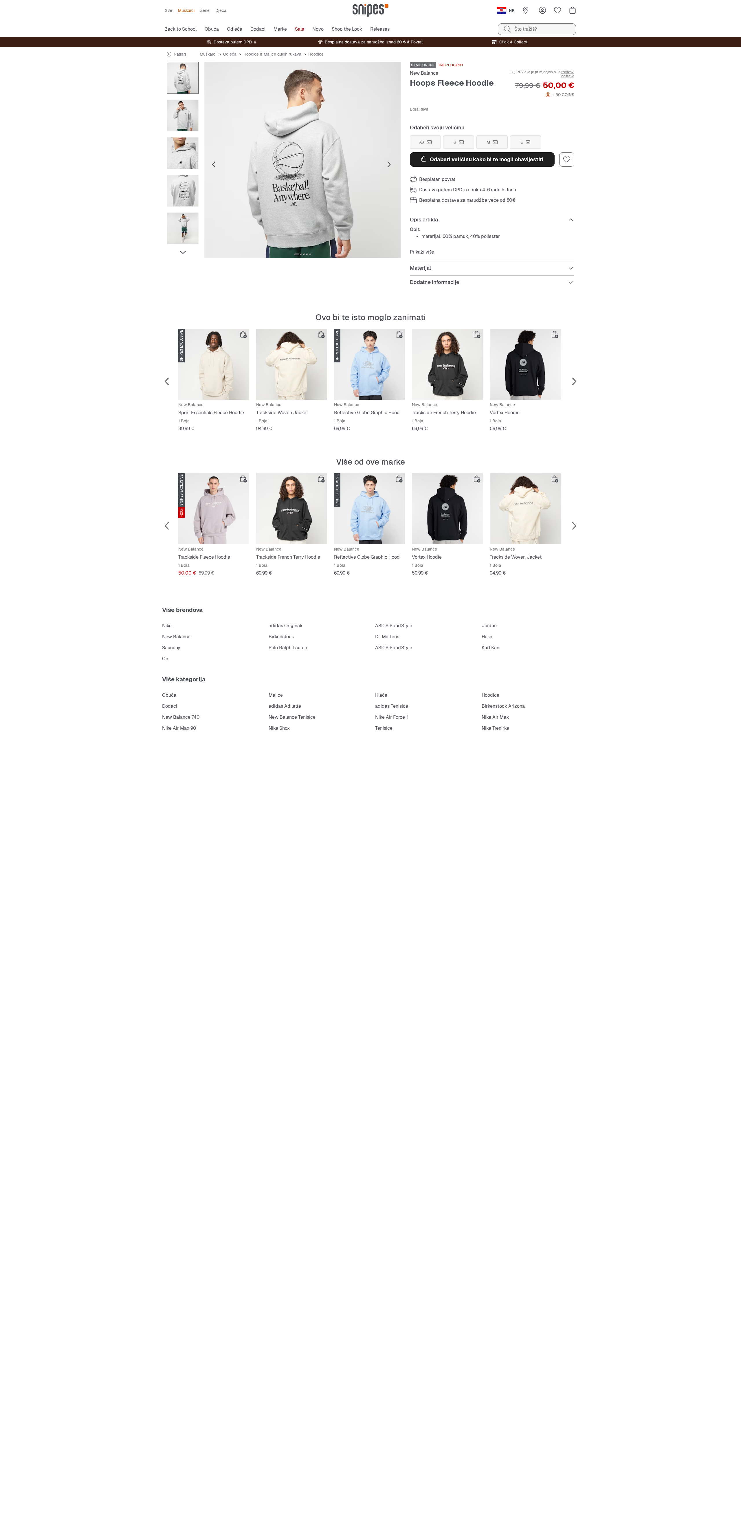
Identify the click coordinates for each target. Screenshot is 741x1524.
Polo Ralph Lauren (288, 648)
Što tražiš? (525, 29)
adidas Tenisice (391, 706)
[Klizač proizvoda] (183, 78)
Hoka (487, 637)
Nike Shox (279, 728)
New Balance (424, 73)
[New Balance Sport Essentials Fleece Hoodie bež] (213, 364)
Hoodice (316, 54)
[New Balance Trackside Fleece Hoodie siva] (213, 508)
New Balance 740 (181, 717)
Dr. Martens (387, 637)
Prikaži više (422, 252)
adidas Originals (286, 626)
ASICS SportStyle (393, 626)
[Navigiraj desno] (182, 252)
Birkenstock (281, 637)
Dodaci (169, 706)
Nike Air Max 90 (179, 728)
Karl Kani (491, 648)
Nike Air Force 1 (391, 717)
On (165, 659)
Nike (167, 626)
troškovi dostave (567, 74)
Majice (276, 695)
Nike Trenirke (495, 728)
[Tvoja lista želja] (557, 10)
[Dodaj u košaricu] (243, 334)
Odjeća (229, 54)
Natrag (180, 54)
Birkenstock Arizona (503, 706)
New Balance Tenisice (292, 717)
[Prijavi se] (542, 10)
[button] (302, 160)
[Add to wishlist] (566, 159)
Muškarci (208, 54)
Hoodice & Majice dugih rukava (272, 54)
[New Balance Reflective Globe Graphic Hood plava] (369, 364)
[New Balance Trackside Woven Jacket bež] (291, 364)
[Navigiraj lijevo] (182, 65)
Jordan (489, 626)
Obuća (169, 695)
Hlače (381, 695)
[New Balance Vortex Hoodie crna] (525, 364)
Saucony (171, 648)
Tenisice (383, 728)
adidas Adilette (285, 706)
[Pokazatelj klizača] (297, 254)
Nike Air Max (495, 717)
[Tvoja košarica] (572, 10)
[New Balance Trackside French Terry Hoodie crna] (447, 364)
